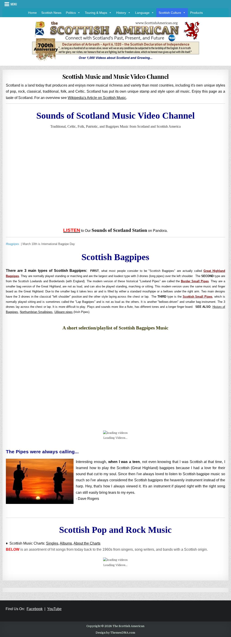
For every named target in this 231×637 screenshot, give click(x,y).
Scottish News (51, 12)
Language (142, 12)
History (121, 12)
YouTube (54, 609)
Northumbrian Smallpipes (36, 312)
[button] (78, 12)
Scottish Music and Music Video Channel (115, 76)
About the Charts (87, 543)
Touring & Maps (96, 12)
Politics (71, 12)
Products (196, 12)
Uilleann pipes (63, 312)
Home (32, 12)
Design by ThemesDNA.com (115, 632)
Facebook (35, 609)
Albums (66, 543)
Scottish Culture (170, 12)
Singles (52, 543)
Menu (14, 4)
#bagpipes (12, 244)
